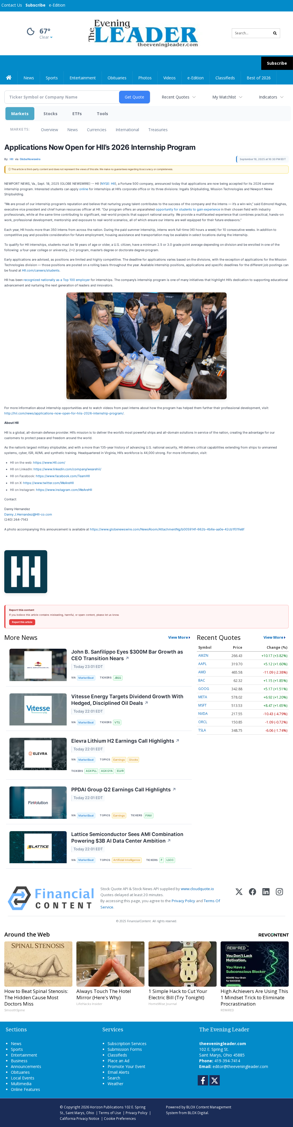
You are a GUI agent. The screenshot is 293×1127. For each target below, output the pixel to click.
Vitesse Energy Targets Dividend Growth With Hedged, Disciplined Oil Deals (127, 699)
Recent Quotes (175, 97)
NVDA (203, 713)
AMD (202, 672)
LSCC (170, 860)
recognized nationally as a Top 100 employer (56, 280)
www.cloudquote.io (197, 888)
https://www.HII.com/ (49, 463)
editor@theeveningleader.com (240, 1066)
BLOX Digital (198, 1112)
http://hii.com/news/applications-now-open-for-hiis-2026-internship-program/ (64, 413)
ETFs (77, 113)
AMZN (203, 655)
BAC (201, 680)
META (202, 697)
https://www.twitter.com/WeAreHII (48, 483)
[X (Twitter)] (239, 898)
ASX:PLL (91, 770)
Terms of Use (110, 1112)
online (83, 189)
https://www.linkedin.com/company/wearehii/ (67, 469)
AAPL (202, 663)
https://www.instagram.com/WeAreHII (64, 490)
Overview (49, 129)
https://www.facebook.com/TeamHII (63, 476)
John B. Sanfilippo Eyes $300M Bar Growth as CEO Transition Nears (127, 655)
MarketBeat (86, 677)
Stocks (50, 113)
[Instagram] (279, 898)
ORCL (202, 721)
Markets (20, 113)
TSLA (202, 730)
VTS (117, 722)
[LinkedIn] (266, 898)
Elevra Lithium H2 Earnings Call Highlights (125, 741)
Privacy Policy (183, 900)
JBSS (117, 677)
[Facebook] (252, 898)
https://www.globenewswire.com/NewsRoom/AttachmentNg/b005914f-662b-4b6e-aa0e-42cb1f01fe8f (167, 529)
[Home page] (142, 33)
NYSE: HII (108, 184)
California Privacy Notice (79, 1118)
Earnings (119, 759)
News (72, 129)
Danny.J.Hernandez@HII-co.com (28, 514)
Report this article (22, 622)
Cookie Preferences (120, 1118)
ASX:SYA (107, 770)
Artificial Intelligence (126, 860)
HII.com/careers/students (41, 270)
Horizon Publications (107, 1107)
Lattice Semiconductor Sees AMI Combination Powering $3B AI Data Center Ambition (127, 837)
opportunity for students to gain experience (188, 209)
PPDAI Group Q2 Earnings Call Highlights (123, 789)
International (127, 129)
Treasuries (158, 129)
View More (178, 637)
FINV (148, 815)
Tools (102, 113)
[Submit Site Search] (275, 33)
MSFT (202, 705)
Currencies (96, 129)
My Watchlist (224, 97)
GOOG (203, 688)
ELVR (120, 770)
